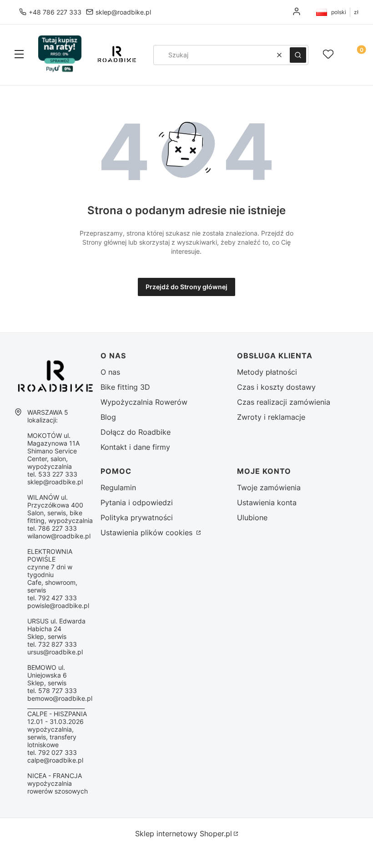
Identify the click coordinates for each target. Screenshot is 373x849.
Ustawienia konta (267, 502)
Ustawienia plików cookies (148, 532)
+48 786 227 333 (55, 12)
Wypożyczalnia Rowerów (144, 402)
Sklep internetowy (183, 833)
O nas (110, 372)
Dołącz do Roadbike (136, 432)
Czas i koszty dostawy (276, 387)
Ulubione (252, 517)
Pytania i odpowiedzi (137, 502)
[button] (19, 55)
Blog (108, 417)
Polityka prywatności (137, 517)
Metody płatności (267, 372)
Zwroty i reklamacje (271, 417)
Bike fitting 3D (125, 387)
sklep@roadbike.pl (123, 12)
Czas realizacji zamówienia (283, 402)
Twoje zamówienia (269, 487)
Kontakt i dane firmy (135, 447)
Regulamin (118, 487)
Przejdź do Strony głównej (186, 287)
